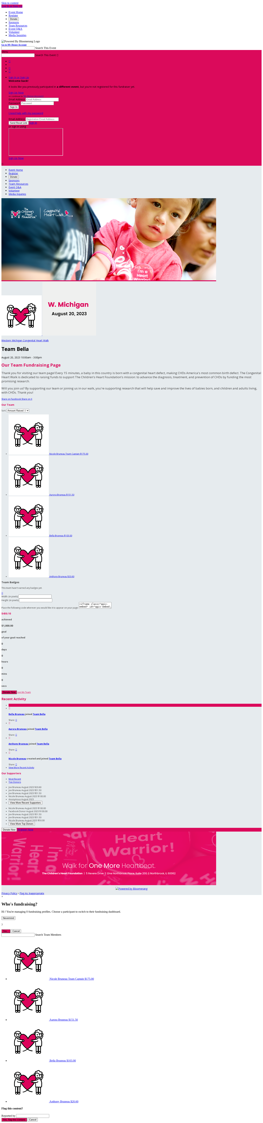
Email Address (17, 99)
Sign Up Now (16, 92)
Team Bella (39, 714)
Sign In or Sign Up (19, 77)
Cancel (16, 931)
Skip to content (9, 2)
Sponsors (14, 22)
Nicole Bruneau (17, 758)
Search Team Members (48, 934)
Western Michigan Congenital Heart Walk (25, 340)
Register (13, 15)
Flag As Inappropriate (32, 893)
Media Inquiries (17, 35)
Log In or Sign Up (11, 6)
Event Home (16, 12)
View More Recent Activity (21, 767)
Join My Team (24, 692)
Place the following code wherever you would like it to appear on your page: (39, 607)
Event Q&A (15, 28)
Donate (13, 19)
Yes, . (6, 931)
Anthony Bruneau (18, 743)
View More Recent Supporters (25, 802)
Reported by (8, 1115)
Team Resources (18, 25)
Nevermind (8, 918)
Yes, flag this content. (14, 1119)
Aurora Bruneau (18, 729)
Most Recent (15, 779)
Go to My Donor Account (13, 44)
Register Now (25, 829)
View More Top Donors (21, 823)
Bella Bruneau (17, 714)
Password (14, 103)
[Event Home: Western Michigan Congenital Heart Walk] (69, 334)
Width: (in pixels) (9, 596)
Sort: (3, 410)
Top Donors (15, 782)
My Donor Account (33, 96)
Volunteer (14, 32)
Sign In (33, 122)
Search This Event (45, 47)
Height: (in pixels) (10, 600)
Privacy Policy (9, 893)
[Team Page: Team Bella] (21, 334)
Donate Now (9, 692)
